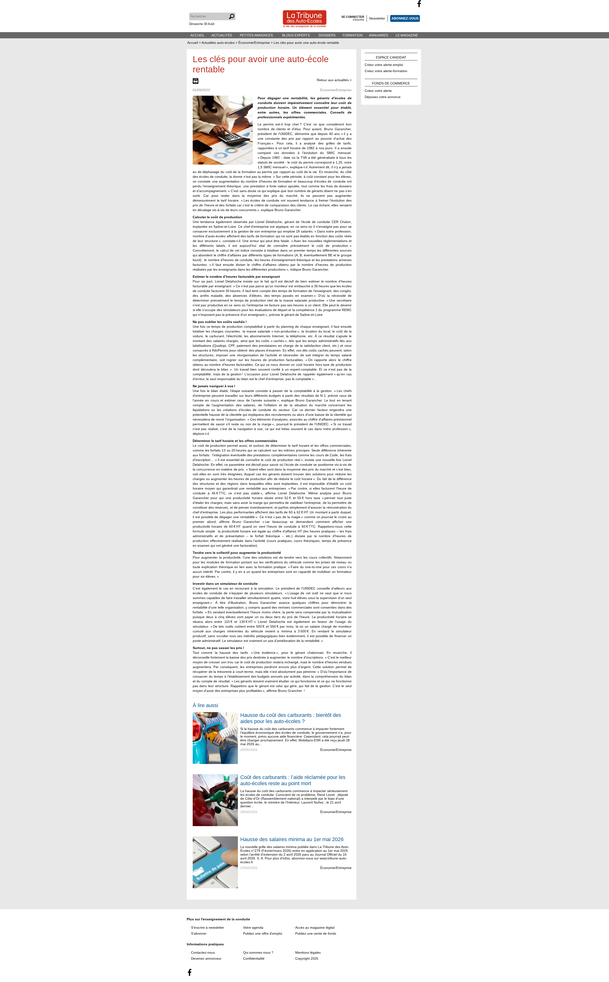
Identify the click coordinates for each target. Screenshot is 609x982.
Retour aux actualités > (334, 80)
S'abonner (198, 933)
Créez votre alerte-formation (386, 70)
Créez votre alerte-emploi (384, 64)
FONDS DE (391, 82)
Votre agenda (253, 927)
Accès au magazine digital (314, 927)
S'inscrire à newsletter (207, 927)
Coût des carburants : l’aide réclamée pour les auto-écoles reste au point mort (292, 780)
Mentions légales (308, 952)
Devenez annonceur (206, 958)
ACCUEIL (197, 35)
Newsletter (377, 18)
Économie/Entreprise (336, 750)
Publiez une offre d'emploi (262, 933)
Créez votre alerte (378, 90)
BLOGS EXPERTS (296, 35)
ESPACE (391, 56)
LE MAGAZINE (407, 35)
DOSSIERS (327, 35)
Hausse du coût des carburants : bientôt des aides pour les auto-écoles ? (290, 718)
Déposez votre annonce (383, 96)
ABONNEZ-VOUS (405, 18)
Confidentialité (254, 958)
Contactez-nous (203, 952)
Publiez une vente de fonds (315, 933)
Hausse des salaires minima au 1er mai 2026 (292, 839)
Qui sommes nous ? (258, 952)
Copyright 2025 (306, 958)
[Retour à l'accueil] (304, 19)
